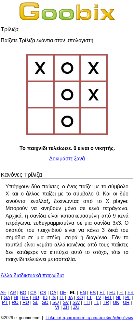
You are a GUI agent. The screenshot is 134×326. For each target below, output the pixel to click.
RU (25, 302)
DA (53, 292)
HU (36, 297)
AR (13, 292)
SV (66, 302)
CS (43, 292)
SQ (55, 302)
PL (127, 297)
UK (116, 302)
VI (57, 307)
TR (106, 302)
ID (45, 297)
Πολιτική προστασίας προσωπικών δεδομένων (89, 317)
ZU (76, 307)
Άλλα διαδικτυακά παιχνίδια (32, 275)
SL (35, 302)
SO (45, 302)
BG (23, 292)
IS (53, 297)
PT (5, 302)
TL (96, 302)
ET (102, 292)
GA (7, 297)
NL (118, 297)
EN (83, 292)
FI (121, 292)
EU (112, 292)
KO (79, 297)
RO (15, 302)
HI (16, 297)
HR (25, 297)
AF (3, 292)
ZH (66, 307)
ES (93, 292)
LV (98, 297)
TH (87, 302)
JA (70, 297)
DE (63, 292)
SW (76, 302)
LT (89, 297)
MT (108, 297)
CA (33, 292)
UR (126, 302)
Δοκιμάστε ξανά (67, 158)
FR (130, 292)
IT (62, 297)
